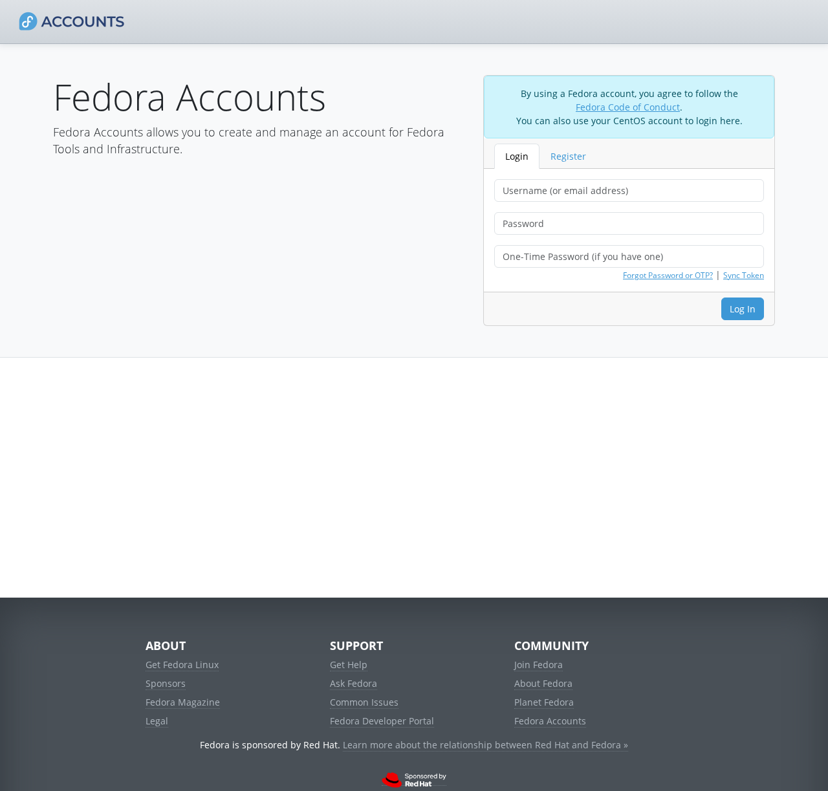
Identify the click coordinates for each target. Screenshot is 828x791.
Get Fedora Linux (182, 664)
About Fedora (543, 683)
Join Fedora (538, 664)
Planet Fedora (544, 702)
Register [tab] (568, 156)
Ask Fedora (353, 683)
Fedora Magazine (183, 702)
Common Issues (364, 702)
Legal (157, 721)
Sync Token (743, 275)
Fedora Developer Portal (382, 721)
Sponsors (166, 683)
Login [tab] (516, 156)
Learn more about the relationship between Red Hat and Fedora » (485, 745)
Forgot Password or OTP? (668, 275)
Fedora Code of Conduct (628, 107)
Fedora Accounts (550, 721)
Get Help (348, 664)
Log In (743, 309)
